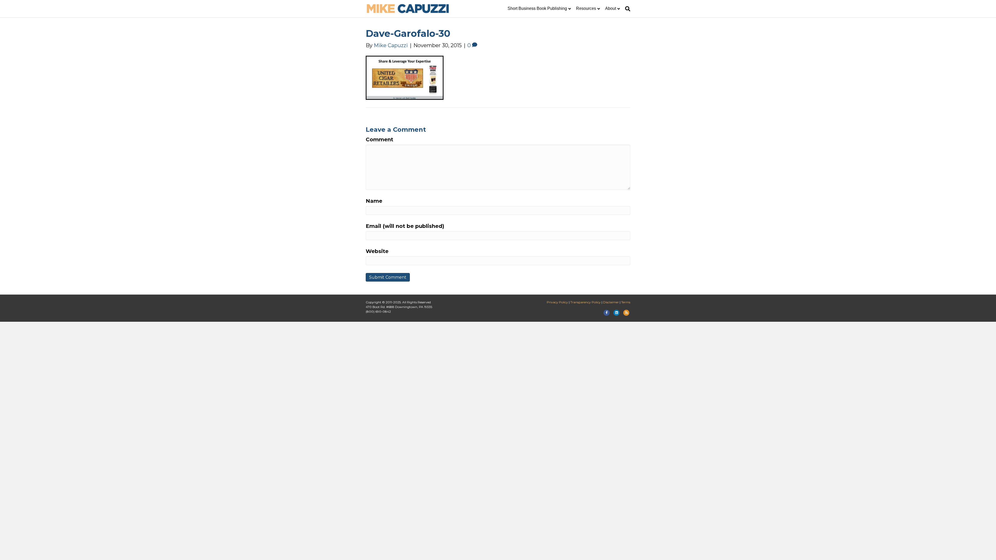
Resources (586, 8)
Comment (379, 139)
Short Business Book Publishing (537, 8)
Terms (625, 302)
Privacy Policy (557, 302)
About (610, 8)
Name (374, 201)
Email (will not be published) (405, 226)
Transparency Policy (585, 302)
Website (377, 251)
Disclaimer (611, 302)
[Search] (626, 9)
